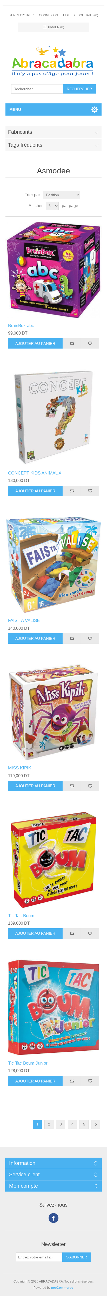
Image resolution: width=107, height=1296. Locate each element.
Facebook (53, 1218)
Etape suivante (95, 1124)
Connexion (48, 15)
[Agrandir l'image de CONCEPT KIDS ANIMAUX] (53, 417)
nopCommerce (62, 1288)
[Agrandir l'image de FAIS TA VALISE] (53, 565)
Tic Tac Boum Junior (28, 1063)
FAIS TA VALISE (24, 620)
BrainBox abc (21, 325)
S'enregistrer (21, 15)
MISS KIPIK (19, 768)
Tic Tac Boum (21, 915)
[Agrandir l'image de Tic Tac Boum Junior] (53, 1007)
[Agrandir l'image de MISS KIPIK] (53, 712)
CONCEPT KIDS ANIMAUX (34, 473)
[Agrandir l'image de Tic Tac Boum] (53, 860)
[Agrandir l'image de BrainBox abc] (53, 270)
